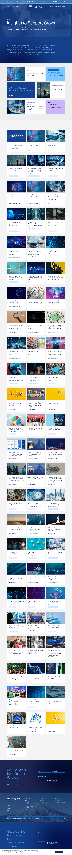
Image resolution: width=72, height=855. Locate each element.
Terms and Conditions (54, 781)
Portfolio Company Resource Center (28, 804)
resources (51, 6)
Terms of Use (31, 818)
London (8, 810)
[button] (18, 6)
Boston (8, 805)
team (13, 6)
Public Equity (27, 802)
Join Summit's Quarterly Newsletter (29, 807)
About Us (26, 800)
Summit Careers (58, 800)
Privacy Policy (25, 818)
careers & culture (61, 6)
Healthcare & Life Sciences (44, 802)
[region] (36, 852)
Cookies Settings (36, 818)
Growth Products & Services (45, 803)
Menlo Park (9, 806)
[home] (35, 6)
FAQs (26, 809)
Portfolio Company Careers (60, 802)
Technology (42, 800)
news (56, 6)
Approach (9, 6)
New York (8, 808)
